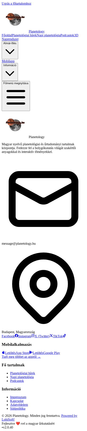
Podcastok (67, 35)
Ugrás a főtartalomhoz (16, 3)
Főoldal (7, 35)
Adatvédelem (19, 404)
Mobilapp (8, 61)
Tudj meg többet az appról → (21, 356)
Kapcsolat (16, 401)
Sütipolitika (17, 408)
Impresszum (18, 397)
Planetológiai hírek (24, 35)
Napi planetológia (48, 35)
